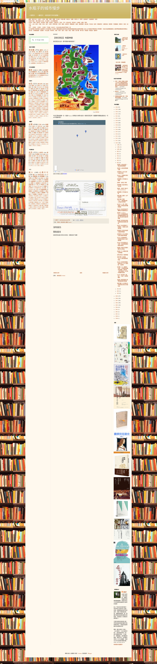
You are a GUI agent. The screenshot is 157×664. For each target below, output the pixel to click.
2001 (116, 314)
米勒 (56, 30)
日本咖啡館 (48, 29)
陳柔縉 (46, 205)
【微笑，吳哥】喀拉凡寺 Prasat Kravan (122, 189)
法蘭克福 (105, 24)
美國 (46, 124)
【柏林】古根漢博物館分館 (122, 168)
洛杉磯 (31, 111)
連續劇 (109, 29)
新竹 (35, 156)
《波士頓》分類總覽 (120, 62)
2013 (116, 136)
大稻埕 (34, 27)
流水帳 (58, 19)
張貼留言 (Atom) (61, 275)
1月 (118, 293)
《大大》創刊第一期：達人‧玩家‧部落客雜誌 (122, 276)
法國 (33, 126)
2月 (118, 291)
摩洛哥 (74, 22)
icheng (45, 194)
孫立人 (41, 196)
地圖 (72, 19)
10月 (118, 149)
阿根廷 (33, 144)
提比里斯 (39, 109)
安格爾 (33, 204)
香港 (45, 95)
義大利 (40, 126)
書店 (76, 29)
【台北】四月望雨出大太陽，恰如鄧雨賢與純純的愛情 (122, 244)
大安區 (44, 27)
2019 (116, 122)
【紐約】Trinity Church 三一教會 (125, 48)
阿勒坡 (40, 106)
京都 (40, 24)
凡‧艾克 (42, 202)
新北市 (40, 84)
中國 (32, 128)
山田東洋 (46, 200)
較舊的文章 (105, 273)
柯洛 (35, 207)
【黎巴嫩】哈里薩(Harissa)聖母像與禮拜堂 (122, 258)
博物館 (118, 29)
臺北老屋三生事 (40, 21)
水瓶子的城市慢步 (44, 8)
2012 (116, 138)
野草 (81, 19)
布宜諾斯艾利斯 (32, 114)
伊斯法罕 (46, 111)
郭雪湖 (86, 30)
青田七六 (76, 19)
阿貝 (42, 178)
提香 (46, 196)
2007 (116, 300)
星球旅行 (86, 19)
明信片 (96, 29)
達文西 (30, 30)
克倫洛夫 (32, 105)
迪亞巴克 (42, 103)
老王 (43, 197)
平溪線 (48, 27)
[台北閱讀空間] (122, 408)
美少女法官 (37, 197)
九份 (57, 27)
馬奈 (59, 30)
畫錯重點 (33, 63)
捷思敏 (38, 183)
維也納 (86, 24)
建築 (41, 50)
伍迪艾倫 (105, 29)
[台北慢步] (122, 363)
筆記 (32, 57)
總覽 (30, 19)
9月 (118, 151)
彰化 (33, 164)
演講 (47, 19)
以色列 (30, 22)
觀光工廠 (113, 29)
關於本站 (34, 19)
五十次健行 (43, 57)
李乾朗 (38, 204)
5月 (118, 160)
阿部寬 (46, 181)
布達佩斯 (38, 105)
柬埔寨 (35, 129)
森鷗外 (30, 205)
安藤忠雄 (31, 184)
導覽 (50, 19)
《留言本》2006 (125, 54)
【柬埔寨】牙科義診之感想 (122, 179)
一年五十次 (33, 61)
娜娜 (45, 186)
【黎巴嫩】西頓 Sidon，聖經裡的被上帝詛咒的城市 (122, 200)
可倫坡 (36, 116)
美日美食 (39, 63)
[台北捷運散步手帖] (122, 430)
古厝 (68, 29)
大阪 (32, 95)
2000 (116, 316)
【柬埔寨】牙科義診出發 (122, 192)
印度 (61, 22)
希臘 (35, 132)
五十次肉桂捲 (44, 55)
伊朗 (47, 22)
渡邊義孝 (33, 181)
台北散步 (54, 29)
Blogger (90, 653)
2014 (116, 134)
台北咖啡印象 (32, 75)
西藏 (43, 137)
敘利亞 (38, 22)
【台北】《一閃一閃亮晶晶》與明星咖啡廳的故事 (122, 205)
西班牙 (46, 129)
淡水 (32, 159)
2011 (116, 140)
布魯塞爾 (38, 108)
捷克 (38, 128)
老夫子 (40, 181)
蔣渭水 (34, 180)
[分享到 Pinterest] (82, 220)
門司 (30, 96)
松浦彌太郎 (44, 204)
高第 (45, 188)
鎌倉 (42, 93)
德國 (43, 128)
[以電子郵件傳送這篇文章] (76, 220)
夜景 (40, 58)
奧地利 (33, 131)
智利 (86, 22)
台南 (59, 27)
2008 (116, 298)
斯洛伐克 (68, 22)
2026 (116, 107)
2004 (116, 307)
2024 (116, 111)
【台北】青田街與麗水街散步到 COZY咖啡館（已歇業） (122, 263)
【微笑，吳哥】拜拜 (122, 182)
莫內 (63, 30)
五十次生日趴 (32, 58)
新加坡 (44, 108)
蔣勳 (43, 208)
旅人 (86, 29)
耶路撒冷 (43, 101)
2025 (116, 109)
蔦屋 (47, 60)
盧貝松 (33, 192)
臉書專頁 (91, 19)
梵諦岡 (40, 136)
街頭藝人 (82, 29)
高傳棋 (34, 194)
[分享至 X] (79, 220)
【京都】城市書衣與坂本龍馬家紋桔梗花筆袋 (122, 222)
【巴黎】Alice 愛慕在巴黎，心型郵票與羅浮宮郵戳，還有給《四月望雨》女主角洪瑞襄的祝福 (122, 269)
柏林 (95, 24)
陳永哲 (117, 91)
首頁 (96, 19)
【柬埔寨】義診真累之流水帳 (122, 185)
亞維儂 (33, 108)
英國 (47, 126)
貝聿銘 (31, 199)
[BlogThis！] (78, 220)
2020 (116, 120)
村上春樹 (31, 197)
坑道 (63, 29)
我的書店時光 (32, 77)
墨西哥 (42, 142)
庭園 (60, 29)
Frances (70, 222)
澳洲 (46, 140)
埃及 (38, 142)
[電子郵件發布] (73, 220)
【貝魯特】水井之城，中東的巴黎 (122, 172)
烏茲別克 (38, 144)
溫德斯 (42, 191)
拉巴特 (30, 117)
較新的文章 (56, 273)
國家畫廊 (81, 24)
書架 (40, 52)
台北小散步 (39, 76)
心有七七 (43, 172)
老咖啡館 (37, 29)
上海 (33, 24)
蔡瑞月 (42, 184)
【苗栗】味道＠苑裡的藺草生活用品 (122, 248)
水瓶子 (39, 19)
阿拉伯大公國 (43, 139)
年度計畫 (63, 19)
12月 (118, 145)
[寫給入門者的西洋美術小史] (122, 563)
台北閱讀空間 (54, 21)
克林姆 (30, 196)
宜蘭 (30, 156)
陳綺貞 (36, 199)
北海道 (78, 22)
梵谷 (70, 30)
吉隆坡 (40, 112)
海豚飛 (35, 176)
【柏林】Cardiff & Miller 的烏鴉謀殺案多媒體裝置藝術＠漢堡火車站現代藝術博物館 (122, 215)
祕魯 (82, 22)
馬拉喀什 (32, 116)
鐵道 (58, 29)
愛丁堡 (45, 116)
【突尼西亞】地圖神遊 (122, 255)
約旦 (38, 101)
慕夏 (73, 30)
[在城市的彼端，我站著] (122, 585)
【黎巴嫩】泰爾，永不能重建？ (122, 196)
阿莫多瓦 (38, 188)
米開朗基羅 (36, 30)
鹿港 (42, 164)
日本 (39, 124)
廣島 (32, 92)
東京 (36, 24)
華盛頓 (38, 114)
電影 (101, 29)
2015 (116, 131)
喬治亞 (35, 140)
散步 (30, 70)
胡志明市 (35, 117)
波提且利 (36, 205)
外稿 (43, 19)
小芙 (37, 184)
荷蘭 (37, 139)
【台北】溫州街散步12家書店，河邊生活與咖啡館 (122, 227)
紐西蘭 (38, 145)
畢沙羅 (41, 205)
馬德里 (110, 24)
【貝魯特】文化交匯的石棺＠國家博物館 (122, 234)
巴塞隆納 (115, 24)
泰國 (38, 137)
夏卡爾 (77, 30)
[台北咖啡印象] (122, 539)
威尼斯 (67, 24)
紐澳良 (36, 111)
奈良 (43, 24)
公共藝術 (89, 29)
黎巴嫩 (43, 22)
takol (41, 199)
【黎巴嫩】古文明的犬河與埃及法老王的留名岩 (122, 285)
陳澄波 (91, 30)
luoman (80, 653)
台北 (30, 27)
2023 (116, 114)
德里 (44, 100)
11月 (118, 147)
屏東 (34, 160)
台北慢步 (47, 21)
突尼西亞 (97, 112)
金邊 (47, 103)
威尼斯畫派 (124, 29)
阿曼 (34, 22)
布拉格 (91, 24)
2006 (116, 303)
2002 (116, 312)
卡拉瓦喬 (47, 30)
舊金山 (41, 111)
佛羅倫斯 (72, 24)
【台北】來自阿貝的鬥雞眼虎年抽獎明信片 (122, 209)
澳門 (33, 100)
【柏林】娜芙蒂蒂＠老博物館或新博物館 (122, 280)
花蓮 (42, 159)
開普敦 (43, 114)
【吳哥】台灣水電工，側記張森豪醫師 (122, 165)
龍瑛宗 (95, 30)
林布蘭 (31, 202)
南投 (33, 162)
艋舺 (44, 160)
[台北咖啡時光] (122, 499)
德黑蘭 (36, 103)
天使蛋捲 (46, 180)
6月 (118, 158)
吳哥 (50, 24)
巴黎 (59, 24)
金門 (65, 27)
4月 (118, 162)
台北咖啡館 (31, 29)
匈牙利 (30, 140)
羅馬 (63, 24)
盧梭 (43, 207)
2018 (116, 125)
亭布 (34, 109)
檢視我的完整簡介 (118, 644)
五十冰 (46, 58)
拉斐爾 (42, 30)
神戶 (47, 24)
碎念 (33, 52)
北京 (30, 24)
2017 (116, 127)
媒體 (54, 19)
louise (40, 186)
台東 (62, 27)
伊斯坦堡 (55, 24)
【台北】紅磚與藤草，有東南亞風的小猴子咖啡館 (122, 239)
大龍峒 (38, 162)
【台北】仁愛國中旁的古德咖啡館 (122, 176)
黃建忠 (36, 191)
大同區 (39, 27)
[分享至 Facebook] (81, 220)
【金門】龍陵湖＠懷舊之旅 (125, 39)
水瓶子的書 (31, 21)
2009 (116, 296)
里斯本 (120, 24)
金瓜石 (53, 27)
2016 (116, 129)
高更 (66, 30)
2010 (116, 143)
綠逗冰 (68, 19)
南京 (36, 112)
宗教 (93, 29)
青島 (47, 114)
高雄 (42, 157)
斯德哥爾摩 (45, 109)
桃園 (37, 157)
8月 (118, 153)
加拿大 (34, 142)
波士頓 (30, 93)
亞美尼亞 (56, 22)
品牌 (78, 29)
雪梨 (39, 117)
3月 (118, 289)
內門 (31, 165)
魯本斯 (52, 30)
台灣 (30, 124)
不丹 (64, 22)
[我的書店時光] (122, 476)
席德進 (39, 208)
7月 (118, 156)
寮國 (30, 137)
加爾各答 (32, 112)
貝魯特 (35, 106)
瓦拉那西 (38, 100)
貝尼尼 (30, 200)
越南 (30, 142)
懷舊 (70, 29)
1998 (116, 318)
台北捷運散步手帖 (42, 75)
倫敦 (77, 24)
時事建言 (34, 72)
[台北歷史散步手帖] (122, 385)
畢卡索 (82, 30)
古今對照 (42, 60)
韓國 (45, 136)
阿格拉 (33, 101)
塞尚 (31, 207)
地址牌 (36, 55)
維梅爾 (43, 192)
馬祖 (67, 27)
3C (36, 57)
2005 (116, 305)
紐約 (125, 24)
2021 (116, 118)
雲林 (42, 98)
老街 (65, 29)
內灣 (38, 165)
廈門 (43, 105)
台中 (40, 87)
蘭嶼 (42, 165)
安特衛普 (45, 112)
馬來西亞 (41, 140)
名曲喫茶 (42, 29)
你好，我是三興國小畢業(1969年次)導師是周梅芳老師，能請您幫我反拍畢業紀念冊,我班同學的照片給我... (121, 84)
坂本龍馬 (34, 208)
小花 (37, 189)
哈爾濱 (41, 116)
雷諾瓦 (36, 202)
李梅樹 (45, 199)
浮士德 (39, 207)
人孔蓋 (39, 61)
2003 (116, 309)
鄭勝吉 (30, 191)
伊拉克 (34, 145)
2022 (116, 116)
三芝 (35, 165)
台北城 (40, 156)
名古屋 (30, 98)
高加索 (51, 22)
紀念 (46, 52)
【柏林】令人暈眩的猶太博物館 (122, 251)
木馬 (30, 178)
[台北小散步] (122, 517)
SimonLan (31, 189)
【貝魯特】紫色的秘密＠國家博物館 (122, 231)
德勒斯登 (99, 24)
